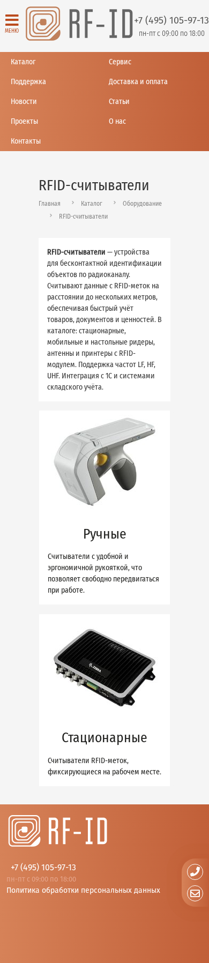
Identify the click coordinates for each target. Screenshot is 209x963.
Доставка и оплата (138, 81)
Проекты (24, 121)
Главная (50, 203)
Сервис (120, 61)
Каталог (23, 61)
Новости (24, 101)
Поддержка (28, 81)
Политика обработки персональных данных (83, 889)
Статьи (119, 101)
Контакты (26, 141)
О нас (117, 121)
